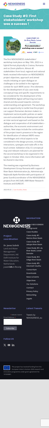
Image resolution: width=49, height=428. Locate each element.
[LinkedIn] (13, 345)
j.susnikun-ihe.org (12, 267)
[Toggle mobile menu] (44, 4)
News (25, 190)
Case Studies (17, 190)
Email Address (10, 317)
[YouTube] (9, 345)
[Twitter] (5, 345)
